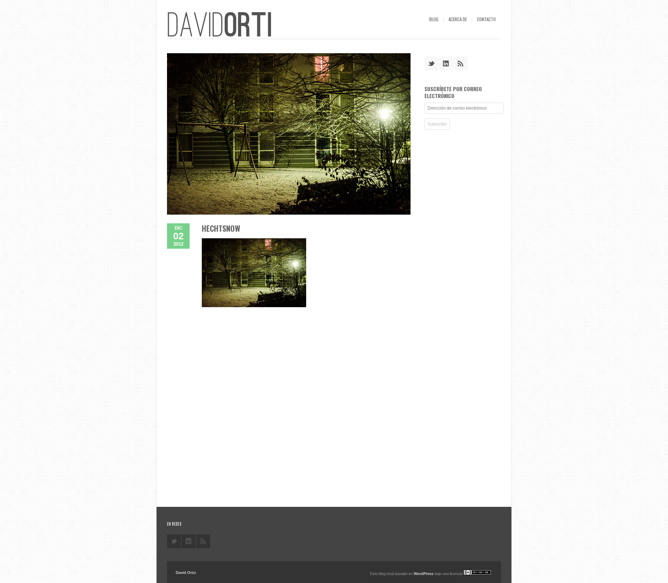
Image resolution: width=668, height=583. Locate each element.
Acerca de (457, 19)
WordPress (424, 574)
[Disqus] (289, 401)
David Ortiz (186, 572)
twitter (431, 64)
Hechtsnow (221, 228)
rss (461, 64)
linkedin (446, 64)
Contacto (486, 19)
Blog (433, 19)
